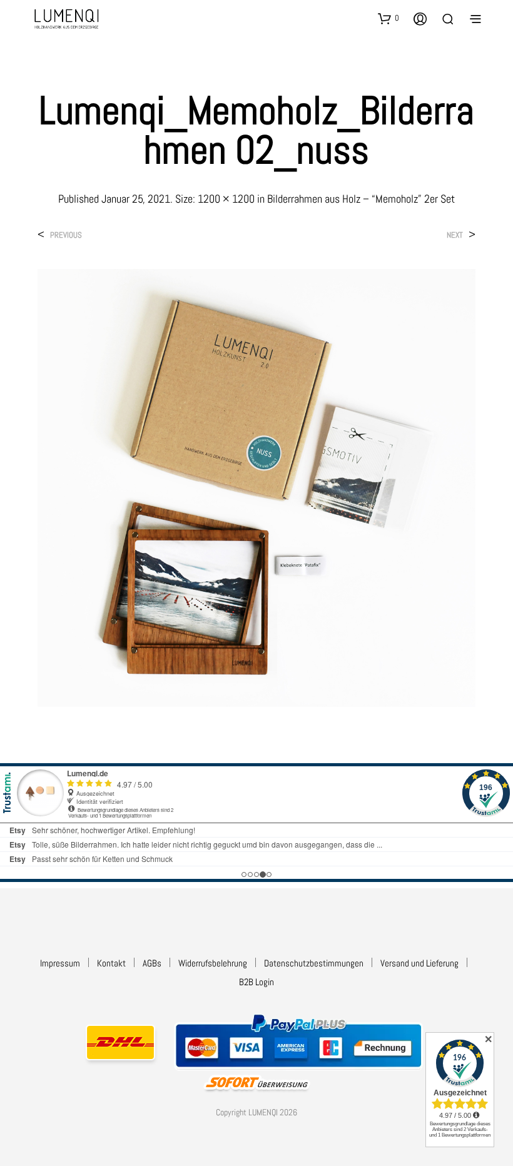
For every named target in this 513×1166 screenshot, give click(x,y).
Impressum (60, 963)
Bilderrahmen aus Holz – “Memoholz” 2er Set (361, 198)
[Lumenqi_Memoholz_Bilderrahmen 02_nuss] (256, 487)
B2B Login (256, 982)
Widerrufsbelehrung (212, 963)
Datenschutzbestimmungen (313, 963)
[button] (388, 18)
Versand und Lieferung (419, 963)
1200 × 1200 (226, 198)
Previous (66, 235)
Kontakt (111, 963)
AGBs (152, 963)
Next (455, 235)
